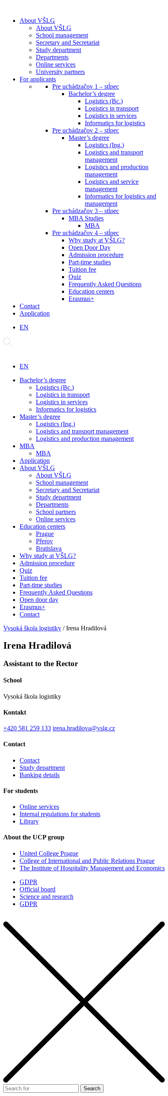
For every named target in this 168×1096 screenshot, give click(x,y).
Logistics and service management (112, 185)
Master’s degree (89, 137)
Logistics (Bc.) (104, 101)
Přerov (44, 541)
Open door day (39, 599)
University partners (60, 71)
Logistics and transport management (114, 156)
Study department (58, 49)
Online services (55, 64)
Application (35, 313)
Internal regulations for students (60, 814)
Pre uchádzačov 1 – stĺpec (85, 86)
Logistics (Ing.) (104, 145)
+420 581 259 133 (27, 728)
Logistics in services (111, 115)
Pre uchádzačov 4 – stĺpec (85, 232)
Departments (52, 57)
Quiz (75, 276)
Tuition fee (82, 269)
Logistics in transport (112, 108)
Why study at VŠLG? (97, 240)
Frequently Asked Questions (105, 284)
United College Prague (49, 853)
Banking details (40, 774)
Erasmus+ (81, 298)
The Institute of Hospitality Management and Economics (92, 868)
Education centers (91, 291)
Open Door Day (90, 247)
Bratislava (49, 548)
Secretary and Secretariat (67, 42)
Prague (45, 533)
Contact (30, 306)
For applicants (38, 79)
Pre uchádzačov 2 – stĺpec (85, 130)
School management (62, 35)
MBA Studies (86, 218)
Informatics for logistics (115, 123)
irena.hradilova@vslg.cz (84, 728)
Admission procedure (96, 254)
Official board (37, 889)
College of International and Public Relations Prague (87, 860)
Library (29, 821)
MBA (92, 225)
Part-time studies (90, 262)
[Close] (84, 1080)
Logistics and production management (116, 170)
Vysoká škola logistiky (32, 628)
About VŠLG (37, 20)
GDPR (29, 881)
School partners (56, 511)
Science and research (46, 896)
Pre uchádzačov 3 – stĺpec (85, 210)
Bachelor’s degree (92, 93)
